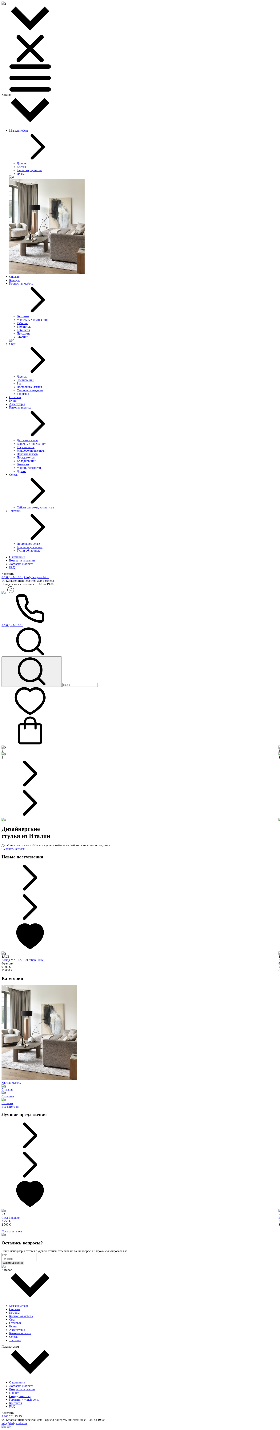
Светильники (25, 380)
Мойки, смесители (29, 467)
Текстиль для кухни (29, 547)
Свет (12, 343)
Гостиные (23, 316)
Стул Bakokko (11, 1217)
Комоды (14, 280)
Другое (21, 471)
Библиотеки (24, 326)
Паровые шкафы (27, 454)
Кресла (21, 166)
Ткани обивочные (28, 550)
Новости (14, 1392)
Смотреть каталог (13, 848)
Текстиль (15, 510)
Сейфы (13, 474)
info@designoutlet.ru (36, 577)
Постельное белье (28, 543)
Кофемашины (25, 447)
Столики (22, 337)
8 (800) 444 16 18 (12, 577)
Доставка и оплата (21, 563)
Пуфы (21, 173)
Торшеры (23, 393)
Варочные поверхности (32, 443)
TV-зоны (22, 323)
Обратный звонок (13, 1262)
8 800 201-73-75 (12, 1416)
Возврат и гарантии (22, 560)
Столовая (15, 397)
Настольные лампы (29, 386)
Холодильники (26, 460)
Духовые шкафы (27, 440)
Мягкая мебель (18, 130)
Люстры (22, 376)
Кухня (13, 400)
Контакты (15, 1403)
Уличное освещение (30, 390)
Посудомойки (26, 457)
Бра (19, 383)
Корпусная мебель (21, 283)
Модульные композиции (33, 319)
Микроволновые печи (31, 450)
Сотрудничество (19, 1396)
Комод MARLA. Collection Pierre (23, 960)
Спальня (14, 276)
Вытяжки (23, 464)
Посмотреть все (12, 1231)
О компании (17, 557)
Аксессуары (17, 404)
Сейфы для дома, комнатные (35, 507)
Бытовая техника (20, 407)
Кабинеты (23, 330)
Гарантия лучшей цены (24, 1399)
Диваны (22, 163)
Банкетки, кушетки (29, 170)
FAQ (12, 567)
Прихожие (23, 333)
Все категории (11, 1106)
